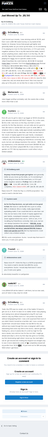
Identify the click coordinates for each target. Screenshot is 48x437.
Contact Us (24, 433)
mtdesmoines (14, 161)
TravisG (11, 249)
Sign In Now (24, 398)
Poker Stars (6, 63)
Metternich (13, 92)
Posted (16, 34)
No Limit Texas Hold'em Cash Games (27, 24)
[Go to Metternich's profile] (4, 93)
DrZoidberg (8, 22)
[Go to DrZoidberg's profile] (4, 33)
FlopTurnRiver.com (32, 63)
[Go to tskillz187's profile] (4, 284)
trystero (12, 111)
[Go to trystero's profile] (4, 112)
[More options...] (43, 33)
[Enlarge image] (37, 68)
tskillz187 (12, 283)
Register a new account (24, 382)
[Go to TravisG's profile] (4, 250)
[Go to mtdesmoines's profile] (4, 162)
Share (24, 411)
